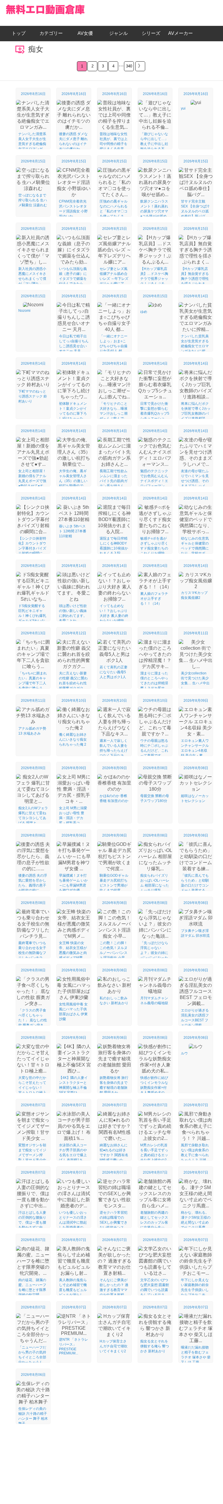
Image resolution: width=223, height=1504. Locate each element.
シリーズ (151, 33)
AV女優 (84, 33)
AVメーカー (180, 33)
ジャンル (118, 33)
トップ (21, 33)
